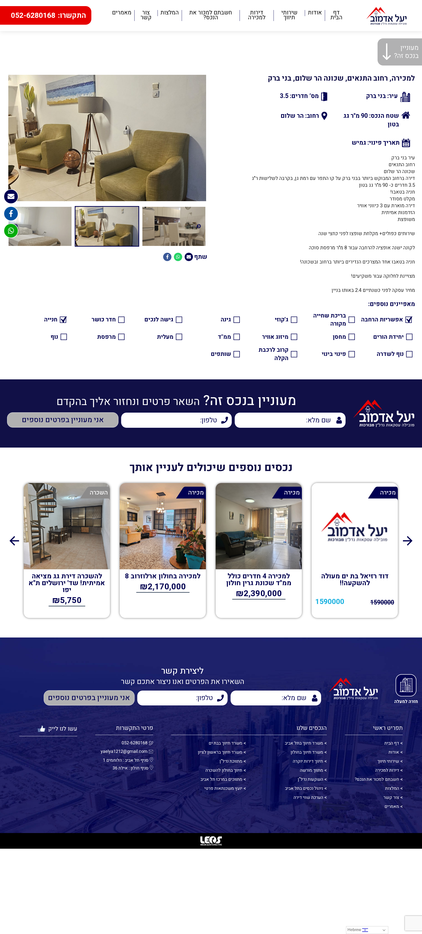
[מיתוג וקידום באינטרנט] (211, 841)
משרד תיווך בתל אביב (304, 743)
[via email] (189, 257)
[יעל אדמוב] (386, 15)
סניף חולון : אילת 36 (130, 768)
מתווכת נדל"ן (231, 761)
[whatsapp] (11, 230)
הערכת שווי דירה (308, 797)
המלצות (169, 13)
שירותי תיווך (289, 15)
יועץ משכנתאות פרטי (223, 788)
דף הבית (336, 15)
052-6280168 (135, 743)
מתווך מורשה (311, 770)
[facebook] (11, 213)
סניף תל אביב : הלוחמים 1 (125, 760)
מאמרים (121, 13)
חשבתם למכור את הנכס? (210, 15)
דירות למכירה (256, 15)
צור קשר (145, 15)
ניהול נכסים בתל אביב (304, 788)
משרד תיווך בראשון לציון (220, 752)
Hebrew (355, 930)
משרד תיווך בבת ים (225, 743)
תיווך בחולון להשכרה (223, 770)
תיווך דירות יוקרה (308, 761)
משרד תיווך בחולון (307, 752)
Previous (198, 226)
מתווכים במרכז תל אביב (221, 779)
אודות (315, 13)
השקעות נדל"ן (310, 779)
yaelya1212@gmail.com (124, 751)
